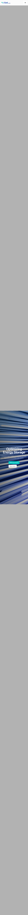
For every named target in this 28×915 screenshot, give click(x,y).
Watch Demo (12, 466)
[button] (25, 3)
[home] (5, 3)
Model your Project (14, 462)
